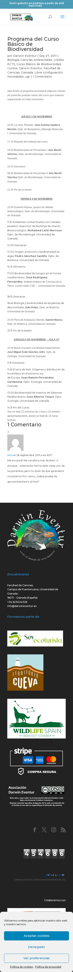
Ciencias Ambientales (36, 60)
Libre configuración (48, 72)
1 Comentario (42, 76)
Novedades (15, 76)
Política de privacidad (48, 966)
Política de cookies (21, 966)
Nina (10, 455)
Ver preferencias (36, 958)
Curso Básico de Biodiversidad (39, 64)
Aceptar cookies (36, 936)
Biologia (13, 60)
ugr (27, 76)
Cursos (12, 68)
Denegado (36, 947)
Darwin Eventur (24, 56)
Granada (27, 72)
